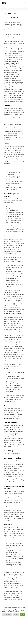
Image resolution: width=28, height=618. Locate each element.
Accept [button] (22, 614)
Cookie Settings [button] (7, 614)
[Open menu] (24, 3)
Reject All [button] (16, 614)
